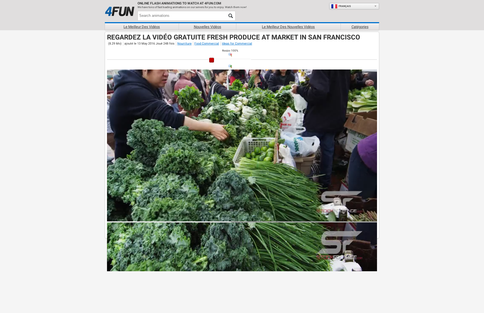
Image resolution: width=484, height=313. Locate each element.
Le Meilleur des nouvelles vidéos (288, 27)
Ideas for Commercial (237, 43)
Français (345, 6)
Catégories (360, 27)
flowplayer (337, 217)
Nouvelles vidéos (207, 27)
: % (230, 50)
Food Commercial (206, 43)
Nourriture (184, 43)
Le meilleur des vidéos (142, 27)
